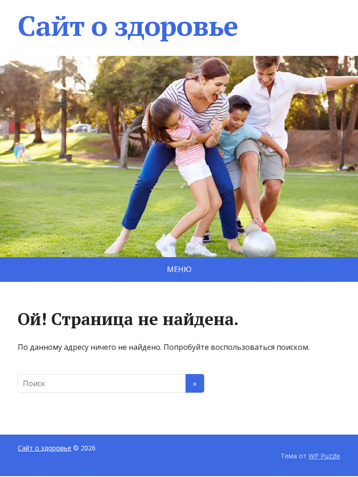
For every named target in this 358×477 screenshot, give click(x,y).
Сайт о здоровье (127, 25)
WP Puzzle (324, 455)
